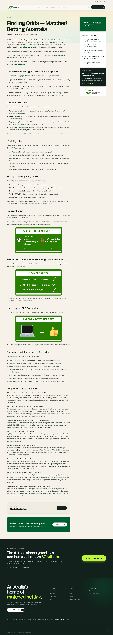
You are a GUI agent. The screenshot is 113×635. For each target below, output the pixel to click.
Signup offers (53, 591)
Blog (47, 7)
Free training (72, 588)
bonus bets (59, 55)
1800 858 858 (47, 619)
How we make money (94, 593)
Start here (52, 588)
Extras (71, 596)
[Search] (88, 7)
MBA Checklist (97, 1)
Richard (10, 34)
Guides (40, 7)
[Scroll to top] (109, 631)
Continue (61, 508)
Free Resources (62, 7)
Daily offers (52, 593)
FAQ (105, 1)
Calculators (53, 596)
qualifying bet (21, 76)
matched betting (19, 64)
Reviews (53, 7)
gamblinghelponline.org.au (59, 619)
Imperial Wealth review (74, 599)
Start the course (59, 524)
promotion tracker (18, 127)
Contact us (72, 591)
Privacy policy (92, 588)
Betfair (36, 40)
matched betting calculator (28, 47)
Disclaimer (91, 591)
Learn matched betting (98, 7)
